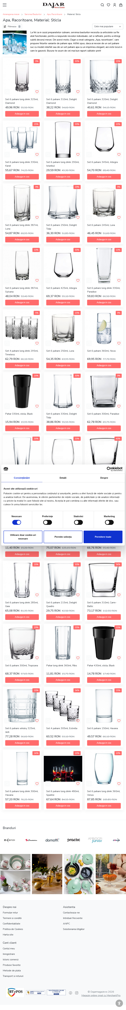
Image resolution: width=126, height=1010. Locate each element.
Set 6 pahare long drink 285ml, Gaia (21, 604)
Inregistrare (9, 954)
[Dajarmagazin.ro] (54, 5)
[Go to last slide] (7, 840)
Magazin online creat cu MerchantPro (100, 995)
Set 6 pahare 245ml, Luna (101, 225)
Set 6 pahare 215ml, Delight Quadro (61, 604)
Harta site (8, 934)
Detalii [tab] (63, 477)
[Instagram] (77, 993)
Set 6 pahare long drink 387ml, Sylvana (21, 289)
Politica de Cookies (13, 929)
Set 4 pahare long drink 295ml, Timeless (21, 352)
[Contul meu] (114, 5)
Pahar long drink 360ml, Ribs (61, 665)
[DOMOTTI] (52, 846)
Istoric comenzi (10, 959)
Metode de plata (12, 970)
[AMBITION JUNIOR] (95, 846)
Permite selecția (63, 536)
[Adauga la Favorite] (37, 92)
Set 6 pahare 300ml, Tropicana (21, 665)
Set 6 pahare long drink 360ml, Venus (103, 793)
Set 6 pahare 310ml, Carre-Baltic (102, 604)
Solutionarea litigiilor (74, 929)
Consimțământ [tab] (22, 477)
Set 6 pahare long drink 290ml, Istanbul (62, 163)
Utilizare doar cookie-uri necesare (23, 537)
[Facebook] (70, 993)
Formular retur (10, 912)
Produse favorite (12, 965)
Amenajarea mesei (11, 14)
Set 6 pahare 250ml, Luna (60, 351)
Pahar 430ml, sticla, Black (101, 665)
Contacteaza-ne (71, 912)
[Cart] (120, 5)
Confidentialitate (11, 923)
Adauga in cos (22, 113)
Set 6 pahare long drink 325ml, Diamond (21, 101)
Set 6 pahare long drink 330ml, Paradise (103, 289)
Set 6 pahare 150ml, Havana (102, 728)
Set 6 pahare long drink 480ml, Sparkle (62, 793)
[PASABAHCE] (31, 846)
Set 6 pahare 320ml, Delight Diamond (102, 101)
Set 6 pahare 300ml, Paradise (103, 414)
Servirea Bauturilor (33, 14)
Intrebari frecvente (73, 918)
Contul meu (9, 948)
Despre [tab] (104, 477)
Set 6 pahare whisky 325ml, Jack (20, 730)
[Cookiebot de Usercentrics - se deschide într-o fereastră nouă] (109, 469)
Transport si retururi (13, 976)
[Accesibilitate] (119, 1003)
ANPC (66, 923)
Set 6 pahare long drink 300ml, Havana (21, 793)
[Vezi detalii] (7, 92)
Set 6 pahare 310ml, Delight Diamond (61, 101)
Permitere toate (103, 536)
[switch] (47, 522)
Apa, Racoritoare (54, 14)
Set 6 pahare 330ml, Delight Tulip (61, 415)
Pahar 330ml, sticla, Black (19, 414)
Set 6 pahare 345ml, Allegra (102, 162)
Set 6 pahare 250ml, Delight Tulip (61, 226)
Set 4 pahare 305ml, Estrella (61, 728)
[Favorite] (108, 5)
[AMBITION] (10, 846)
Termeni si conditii (12, 918)
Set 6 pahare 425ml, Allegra (61, 288)
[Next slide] (118, 840)
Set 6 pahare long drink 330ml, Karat (21, 163)
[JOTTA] (116, 846)
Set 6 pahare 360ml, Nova (101, 351)
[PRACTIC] (74, 846)
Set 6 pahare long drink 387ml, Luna (21, 226)
